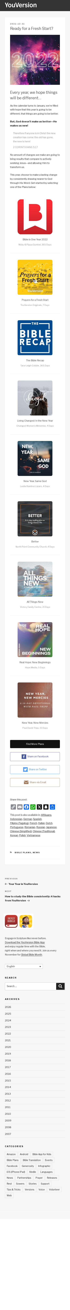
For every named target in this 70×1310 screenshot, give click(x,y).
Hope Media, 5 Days (35, 667)
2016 (8, 1073)
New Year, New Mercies (35, 722)
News (36, 852)
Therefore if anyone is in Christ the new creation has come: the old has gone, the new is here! (34, 137)
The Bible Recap (35, 360)
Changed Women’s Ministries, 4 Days (35, 425)
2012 (8, 1100)
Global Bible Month (31, 954)
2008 (8, 1127)
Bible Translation (32, 1160)
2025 (8, 1013)
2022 (8, 1033)
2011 (8, 1107)
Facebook (12, 1166)
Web (9, 1195)
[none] (24, 966)
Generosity (28, 1166)
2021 (8, 1040)
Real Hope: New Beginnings (35, 662)
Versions (29, 1189)
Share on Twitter (38, 769)
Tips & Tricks (14, 1189)
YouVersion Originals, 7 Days (35, 305)
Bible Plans (23, 852)
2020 (8, 1047)
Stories (33, 1183)
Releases (52, 1177)
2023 (8, 1027)
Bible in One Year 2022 (35, 239)
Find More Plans (35, 744)
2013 (8, 1093)
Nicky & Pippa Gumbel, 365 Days (35, 244)
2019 (8, 1053)
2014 (8, 1087)
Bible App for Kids (41, 1154)
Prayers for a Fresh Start (35, 299)
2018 (8, 1060)
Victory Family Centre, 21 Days (35, 607)
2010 (8, 1113)
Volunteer (54, 1189)
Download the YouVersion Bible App (25, 942)
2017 (8, 1067)
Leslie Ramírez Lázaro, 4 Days (35, 486)
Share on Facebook (38, 756)
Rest (9, 1183)
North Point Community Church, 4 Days (35, 546)
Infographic (44, 1166)
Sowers (20, 1183)
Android (24, 1154)
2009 (8, 1120)
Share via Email (38, 782)
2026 (8, 1007)
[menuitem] (46, 815)
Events (49, 1160)
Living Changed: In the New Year (35, 420)
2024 (8, 1020)
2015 (8, 1080)
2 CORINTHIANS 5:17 (25, 147)
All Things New (35, 601)
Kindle (32, 1171)
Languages (46, 1171)
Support (45, 1183)
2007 (8, 1134)
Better (35, 541)
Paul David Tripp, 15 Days (35, 728)
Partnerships (24, 1177)
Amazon (11, 1154)
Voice (42, 1189)
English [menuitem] (11, 966)
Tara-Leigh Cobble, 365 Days (35, 365)
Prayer (39, 1177)
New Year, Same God (35, 481)
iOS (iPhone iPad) (16, 1171)
